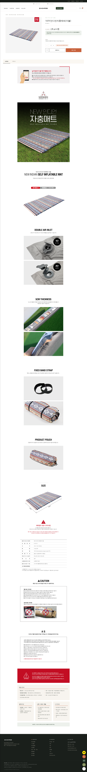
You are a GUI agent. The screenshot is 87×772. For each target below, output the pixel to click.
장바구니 (57, 50)
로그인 (69, 1)
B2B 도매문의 (59, 8)
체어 (50, 743)
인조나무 (51, 753)
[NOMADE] (43, 8)
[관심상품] (80, 8)
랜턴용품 (32, 751)
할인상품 (32, 755)
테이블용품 (33, 745)
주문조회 (77, 1)
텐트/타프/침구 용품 (12, 14)
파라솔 (51, 749)
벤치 (50, 747)
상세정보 (6, 61)
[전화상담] (84, 756)
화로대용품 (33, 741)
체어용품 (32, 747)
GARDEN (18, 8)
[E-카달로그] (84, 760)
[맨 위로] (84, 768)
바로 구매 (74, 50)
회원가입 (72, 1)
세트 (50, 745)
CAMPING (12, 8)
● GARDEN (50, 3)
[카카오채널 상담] (84, 752)
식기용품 (32, 743)
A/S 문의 (81, 1)
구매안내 (13, 61)
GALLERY (23, 8)
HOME (7, 14)
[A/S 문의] (84, 764)
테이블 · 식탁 (52, 741)
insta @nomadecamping (72, 750)
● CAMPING (36, 3)
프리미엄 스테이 (52, 755)
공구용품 (32, 753)
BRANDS (6, 8)
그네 (50, 751)
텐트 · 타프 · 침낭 (34, 749)
